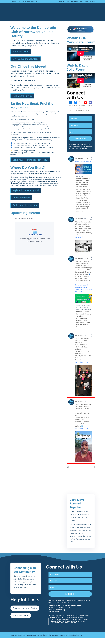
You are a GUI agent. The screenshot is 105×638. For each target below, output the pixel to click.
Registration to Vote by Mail (26, 190)
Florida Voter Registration (25, 205)
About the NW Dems (72, 1)
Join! (86, 1)
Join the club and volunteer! (25, 58)
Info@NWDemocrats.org (57, 611)
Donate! (92, 1)
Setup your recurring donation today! (30, 159)
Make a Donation (21, 51)
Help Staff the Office (22, 95)
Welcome (61, 1)
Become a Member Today (25, 608)
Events (82, 1)
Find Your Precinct (21, 197)
